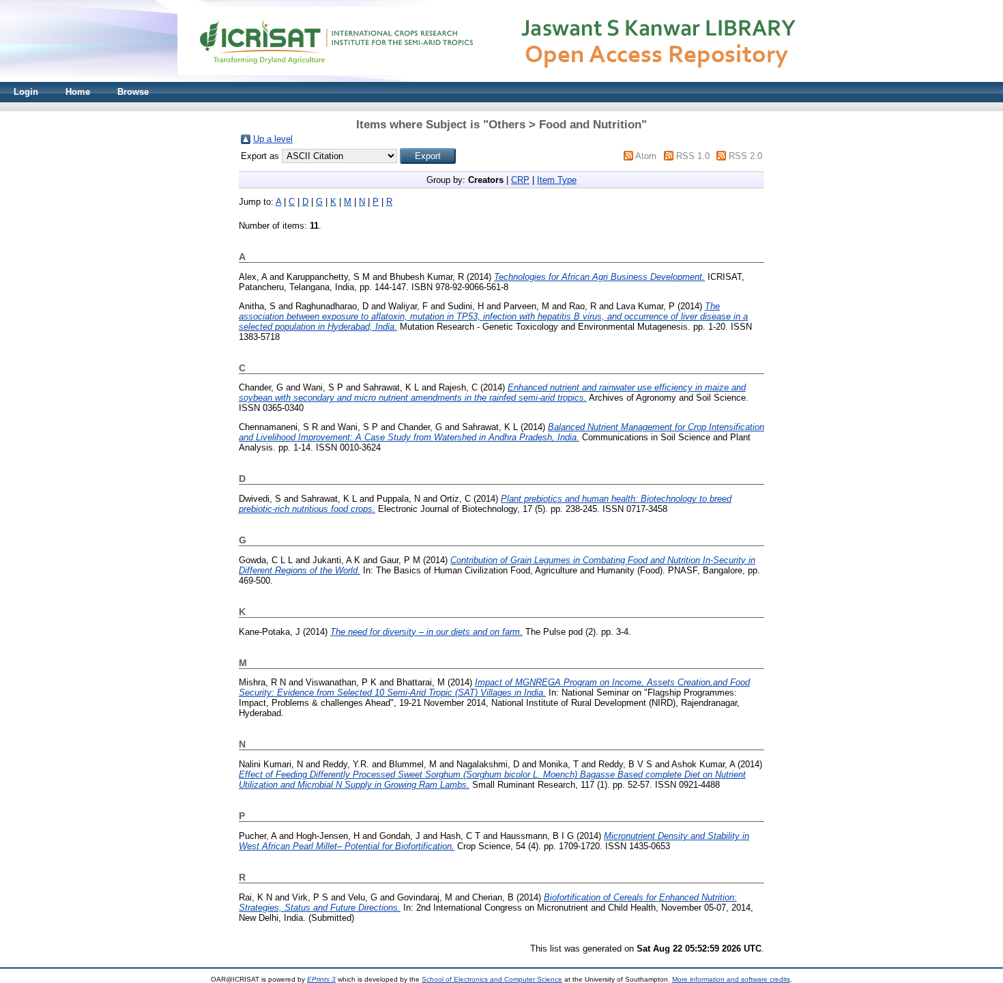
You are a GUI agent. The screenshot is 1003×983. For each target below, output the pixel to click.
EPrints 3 (321, 979)
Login (26, 92)
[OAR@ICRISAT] (501, 79)
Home (78, 92)
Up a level (273, 139)
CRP (520, 180)
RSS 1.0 (693, 156)
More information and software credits (731, 979)
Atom (645, 156)
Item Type (557, 180)
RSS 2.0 (745, 156)
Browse (133, 92)
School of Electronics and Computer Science (492, 979)
